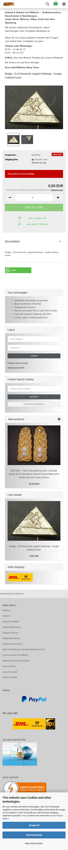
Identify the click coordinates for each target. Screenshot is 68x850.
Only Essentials (34, 835)
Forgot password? (16, 367)
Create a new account (18, 363)
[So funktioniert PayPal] (34, 699)
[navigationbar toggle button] (64, 4)
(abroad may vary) (39, 163)
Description (12, 241)
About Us (6, 610)
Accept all (34, 825)
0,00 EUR (34, 556)
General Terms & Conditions (15, 655)
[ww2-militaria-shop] (7, 4)
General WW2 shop (11, 627)
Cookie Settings (9, 677)
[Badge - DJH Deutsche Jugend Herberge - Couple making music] (34, 107)
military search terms (12, 644)
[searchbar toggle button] (47, 4)
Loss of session (9, 672)
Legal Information (10, 621)
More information (34, 843)
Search (34, 397)
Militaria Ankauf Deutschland (16, 660)
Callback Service (10, 633)
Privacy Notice (9, 666)
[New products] (59, 419)
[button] (10, 197)
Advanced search (34, 404)
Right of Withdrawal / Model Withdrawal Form (23, 649)
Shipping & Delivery (11, 638)
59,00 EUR (34, 484)
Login (34, 356)
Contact (6, 616)
